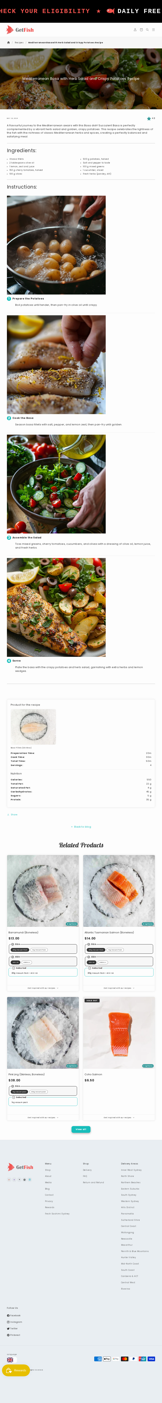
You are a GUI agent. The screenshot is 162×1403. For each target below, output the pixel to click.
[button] (141, 30)
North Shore (127, 1176)
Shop (48, 1170)
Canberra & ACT (129, 1276)
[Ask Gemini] (14, 1179)
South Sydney (129, 1195)
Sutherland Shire (130, 1220)
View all (81, 1129)
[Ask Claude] (9, 1179)
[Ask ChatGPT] (24, 1179)
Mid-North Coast (130, 1263)
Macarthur (127, 1245)
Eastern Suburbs (130, 1189)
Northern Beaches (131, 1182)
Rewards (50, 1207)
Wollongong (127, 1232)
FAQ (85, 1176)
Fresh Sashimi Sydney (57, 1213)
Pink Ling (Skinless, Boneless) (26, 1074)
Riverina (125, 1289)
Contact (49, 1195)
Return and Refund (93, 1182)
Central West (128, 1282)
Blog (47, 1189)
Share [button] (14, 814)
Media (48, 1182)
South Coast (128, 1270)
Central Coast (128, 1226)
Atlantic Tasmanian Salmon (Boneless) (109, 932)
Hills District (128, 1207)
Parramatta (127, 1213)
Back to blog (82, 826)
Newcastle (126, 1239)
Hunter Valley (128, 1257)
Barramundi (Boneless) (23, 932)
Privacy (49, 1201)
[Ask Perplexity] (29, 1179)
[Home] (9, 42)
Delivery (87, 1170)
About (48, 1176)
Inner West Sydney (131, 1170)
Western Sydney (130, 1201)
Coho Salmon (93, 1074)
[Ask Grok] (19, 1179)
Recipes (19, 42)
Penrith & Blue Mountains (135, 1251)
